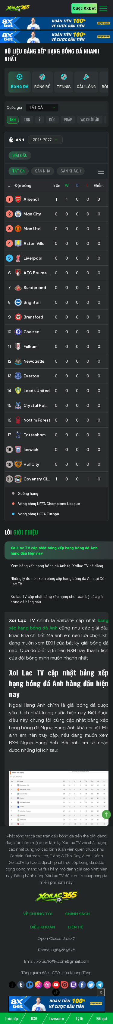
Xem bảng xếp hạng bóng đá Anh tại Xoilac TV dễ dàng (57, 565)
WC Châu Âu (89, 120)
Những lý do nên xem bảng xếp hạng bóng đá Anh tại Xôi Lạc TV (58, 581)
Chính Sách (77, 914)
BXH (34, 1018)
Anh (13, 120)
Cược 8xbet (84, 8)
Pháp (68, 120)
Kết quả (101, 1018)
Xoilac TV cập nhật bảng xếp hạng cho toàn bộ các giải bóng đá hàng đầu (57, 599)
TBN (27, 120)
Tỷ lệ (79, 1018)
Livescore (56, 1018)
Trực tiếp (11, 1018)
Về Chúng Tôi (37, 914)
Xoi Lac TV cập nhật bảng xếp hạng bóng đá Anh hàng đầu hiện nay (54, 550)
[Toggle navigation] (103, 9)
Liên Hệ (75, 927)
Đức (52, 120)
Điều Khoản (42, 927)
